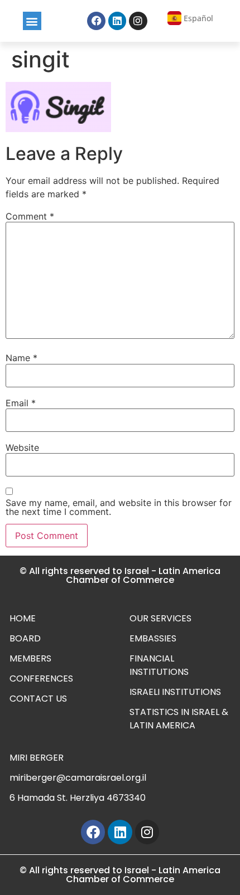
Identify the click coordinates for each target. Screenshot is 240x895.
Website (22, 447)
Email (21, 402)
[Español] (174, 18)
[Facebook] (96, 21)
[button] (32, 21)
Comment (30, 216)
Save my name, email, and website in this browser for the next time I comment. (119, 507)
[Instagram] (138, 21)
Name (21, 357)
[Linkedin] (117, 21)
